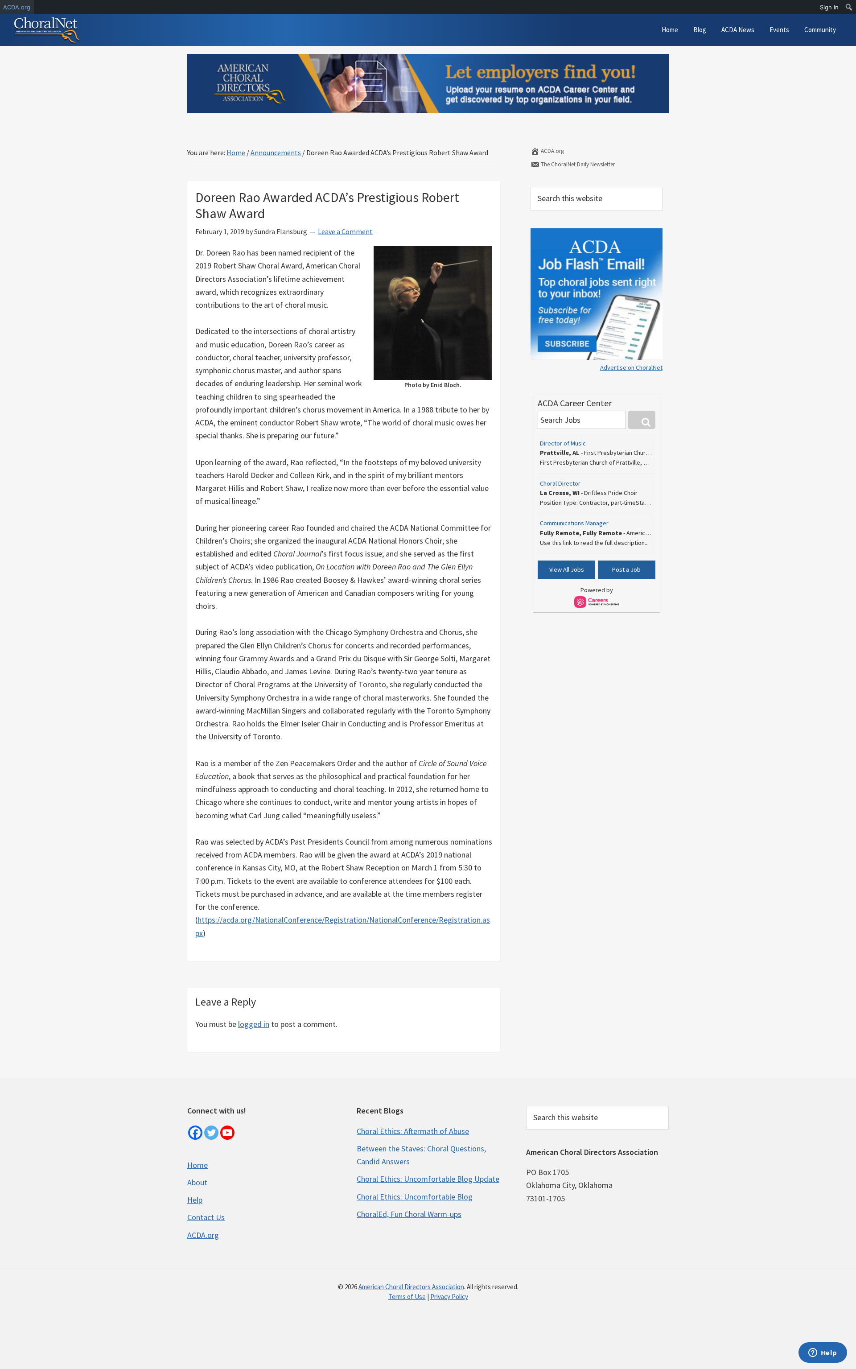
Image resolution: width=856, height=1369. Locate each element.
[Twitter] (211, 1133)
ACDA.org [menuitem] (16, 7)
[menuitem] (849, 7)
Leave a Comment (345, 231)
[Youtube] (227, 1133)
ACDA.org (551, 151)
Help (194, 1200)
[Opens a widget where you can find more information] (822, 1353)
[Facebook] (195, 1133)
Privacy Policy (449, 1296)
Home (197, 1165)
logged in (253, 1024)
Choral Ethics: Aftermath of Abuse (413, 1131)
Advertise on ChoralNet (631, 367)
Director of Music (563, 443)
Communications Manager (574, 523)
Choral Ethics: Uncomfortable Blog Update (428, 1179)
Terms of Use (407, 1296)
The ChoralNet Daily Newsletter (577, 164)
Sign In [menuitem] (829, 7)
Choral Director (560, 483)
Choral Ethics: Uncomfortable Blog (415, 1197)
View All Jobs (566, 569)
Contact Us (206, 1217)
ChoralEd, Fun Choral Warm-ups (409, 1214)
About (197, 1182)
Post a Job (626, 569)
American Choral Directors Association (411, 1286)
